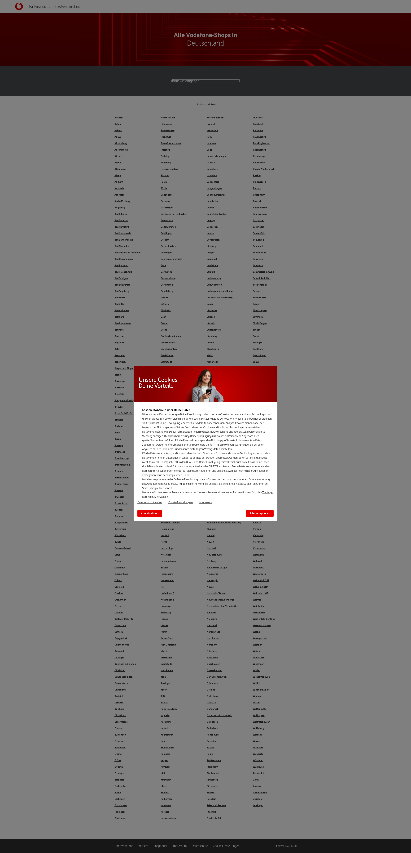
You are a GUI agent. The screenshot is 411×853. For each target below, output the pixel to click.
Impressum (205, 502)
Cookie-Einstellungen (180, 502)
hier (193, 423)
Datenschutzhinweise (149, 502)
